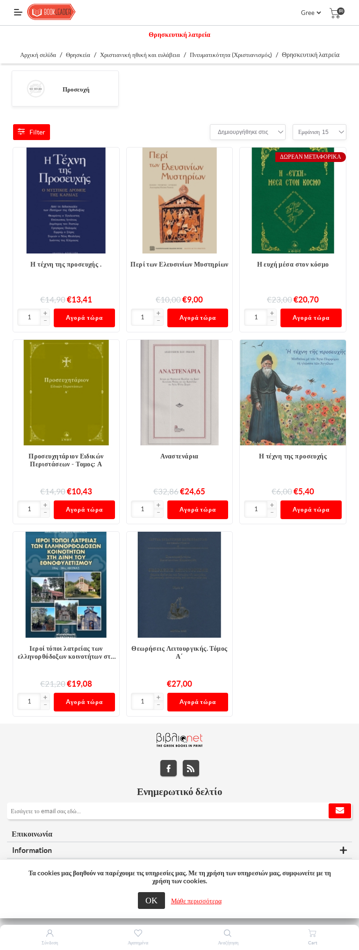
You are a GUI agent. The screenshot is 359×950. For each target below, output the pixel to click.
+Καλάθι (107, 159)
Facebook (168, 768)
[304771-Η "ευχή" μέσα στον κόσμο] (293, 200)
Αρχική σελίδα (38, 54)
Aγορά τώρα (84, 317)
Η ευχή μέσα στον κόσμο (293, 264)
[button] (45, 313)
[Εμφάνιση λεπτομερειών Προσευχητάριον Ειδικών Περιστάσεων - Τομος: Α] (66, 393)
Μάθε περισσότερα (196, 901)
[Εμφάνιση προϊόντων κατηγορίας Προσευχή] (36, 88)
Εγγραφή (340, 810)
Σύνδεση (50, 942)
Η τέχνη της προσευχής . (65, 264)
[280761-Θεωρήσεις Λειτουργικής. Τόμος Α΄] (180, 585)
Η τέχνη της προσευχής (293, 456)
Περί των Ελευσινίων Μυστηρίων (179, 264)
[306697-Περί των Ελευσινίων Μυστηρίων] (180, 200)
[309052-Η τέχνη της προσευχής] (66, 200)
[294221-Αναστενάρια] (180, 393)
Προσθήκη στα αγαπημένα (107, 178)
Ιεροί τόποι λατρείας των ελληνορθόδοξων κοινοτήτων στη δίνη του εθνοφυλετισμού (66, 653)
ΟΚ (151, 900)
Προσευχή (76, 89)
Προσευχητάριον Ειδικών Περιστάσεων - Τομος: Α (66, 460)
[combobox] (243, 132)
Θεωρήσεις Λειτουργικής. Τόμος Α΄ (179, 652)
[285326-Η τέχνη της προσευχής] (293, 393)
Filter (37, 132)
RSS (191, 768)
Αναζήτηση (228, 942)
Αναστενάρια (179, 456)
